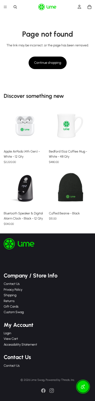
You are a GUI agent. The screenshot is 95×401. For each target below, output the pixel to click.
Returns (9, 301)
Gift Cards (11, 307)
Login (7, 333)
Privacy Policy (13, 289)
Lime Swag (38, 380)
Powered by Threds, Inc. (60, 380)
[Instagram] (51, 390)
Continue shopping (47, 63)
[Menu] (5, 7)
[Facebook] (43, 390)
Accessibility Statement (20, 345)
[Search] (15, 7)
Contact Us (12, 284)
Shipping (10, 295)
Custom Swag (14, 312)
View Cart (11, 339)
